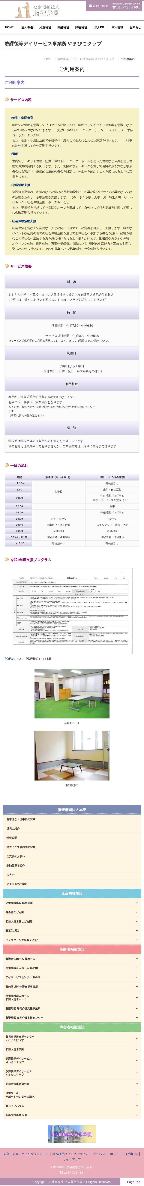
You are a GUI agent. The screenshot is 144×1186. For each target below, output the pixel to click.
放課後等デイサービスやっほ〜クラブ (19, 1060)
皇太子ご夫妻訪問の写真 (21, 847)
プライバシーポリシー (107, 1153)
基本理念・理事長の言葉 (21, 819)
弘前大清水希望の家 (17, 1084)
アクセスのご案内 (17, 884)
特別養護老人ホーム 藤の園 (22, 968)
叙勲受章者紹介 (16, 865)
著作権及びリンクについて (70, 1153)
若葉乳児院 (12, 930)
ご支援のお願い (16, 856)
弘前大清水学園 (15, 1049)
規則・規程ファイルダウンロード (26, 1153)
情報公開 (12, 837)
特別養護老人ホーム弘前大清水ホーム (17, 997)
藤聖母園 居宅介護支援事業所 (23, 1008)
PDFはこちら (14, 658)
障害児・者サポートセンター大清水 (20, 1094)
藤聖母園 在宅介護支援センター (24, 1017)
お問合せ (135, 27)
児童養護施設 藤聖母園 (19, 903)
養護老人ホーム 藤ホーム (20, 958)
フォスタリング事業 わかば (22, 940)
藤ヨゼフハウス (15, 1106)
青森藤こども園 (15, 912)
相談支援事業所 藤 (16, 1115)
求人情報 (117, 27)
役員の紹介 (13, 828)
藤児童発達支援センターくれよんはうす (20, 1038)
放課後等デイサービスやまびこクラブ (19, 1072)
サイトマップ (72, 1159)
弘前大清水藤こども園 (19, 921)
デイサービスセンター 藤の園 (23, 977)
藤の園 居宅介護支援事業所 (22, 986)
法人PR (99, 27)
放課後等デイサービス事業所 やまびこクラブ (85, 59)
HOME (9, 27)
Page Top (132, 1181)
